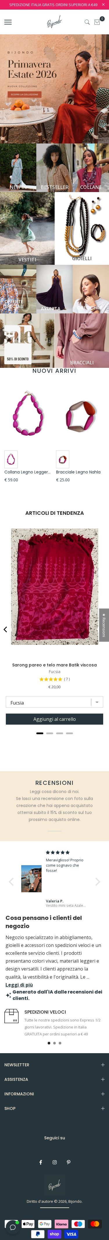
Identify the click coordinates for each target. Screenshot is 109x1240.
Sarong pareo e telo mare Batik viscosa (54, 665)
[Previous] (6, 629)
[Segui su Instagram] (54, 1162)
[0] (97, 22)
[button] (13, 881)
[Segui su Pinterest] (68, 1162)
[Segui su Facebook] (40, 1162)
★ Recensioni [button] (104, 625)
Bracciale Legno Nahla (78, 472)
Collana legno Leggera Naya (33, 472)
